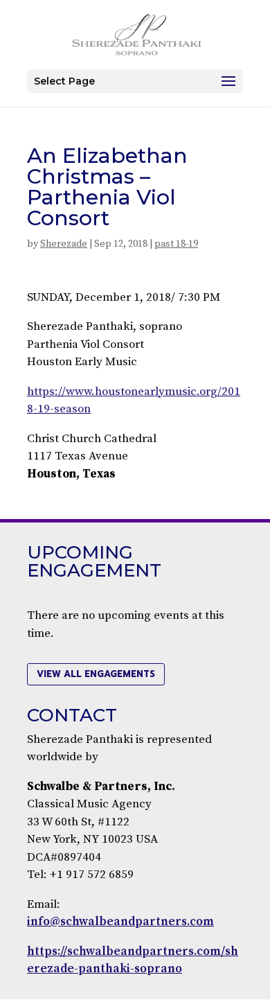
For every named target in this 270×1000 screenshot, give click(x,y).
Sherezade (63, 244)
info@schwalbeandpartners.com (120, 921)
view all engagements (96, 674)
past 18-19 (176, 244)
